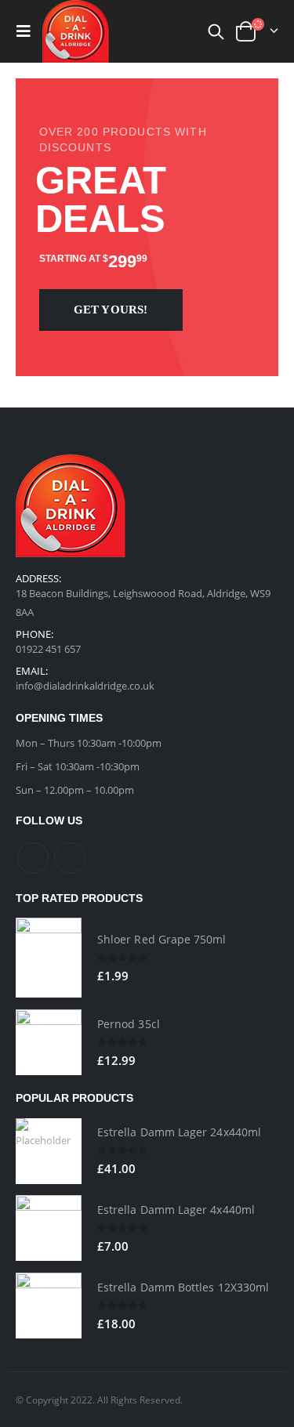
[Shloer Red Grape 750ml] (49, 958)
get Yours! (110, 309)
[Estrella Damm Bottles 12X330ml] (49, 1305)
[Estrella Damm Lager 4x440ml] (49, 1228)
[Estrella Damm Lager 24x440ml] (49, 1151)
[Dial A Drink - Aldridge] (75, 31)
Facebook (33, 858)
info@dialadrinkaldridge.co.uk (85, 686)
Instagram (69, 858)
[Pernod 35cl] (49, 1042)
